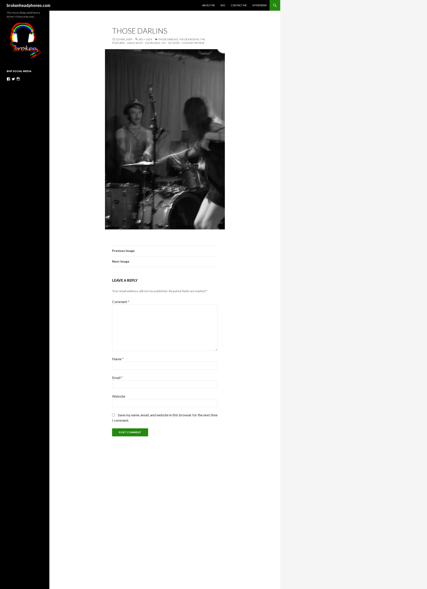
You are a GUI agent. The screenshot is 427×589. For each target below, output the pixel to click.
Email (117, 377)
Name (118, 359)
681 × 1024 (145, 39)
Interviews (259, 5)
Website (118, 396)
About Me (208, 5)
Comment (120, 302)
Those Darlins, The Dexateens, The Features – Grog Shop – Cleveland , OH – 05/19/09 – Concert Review (158, 41)
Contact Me (239, 5)
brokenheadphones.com (28, 5)
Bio (223, 5)
